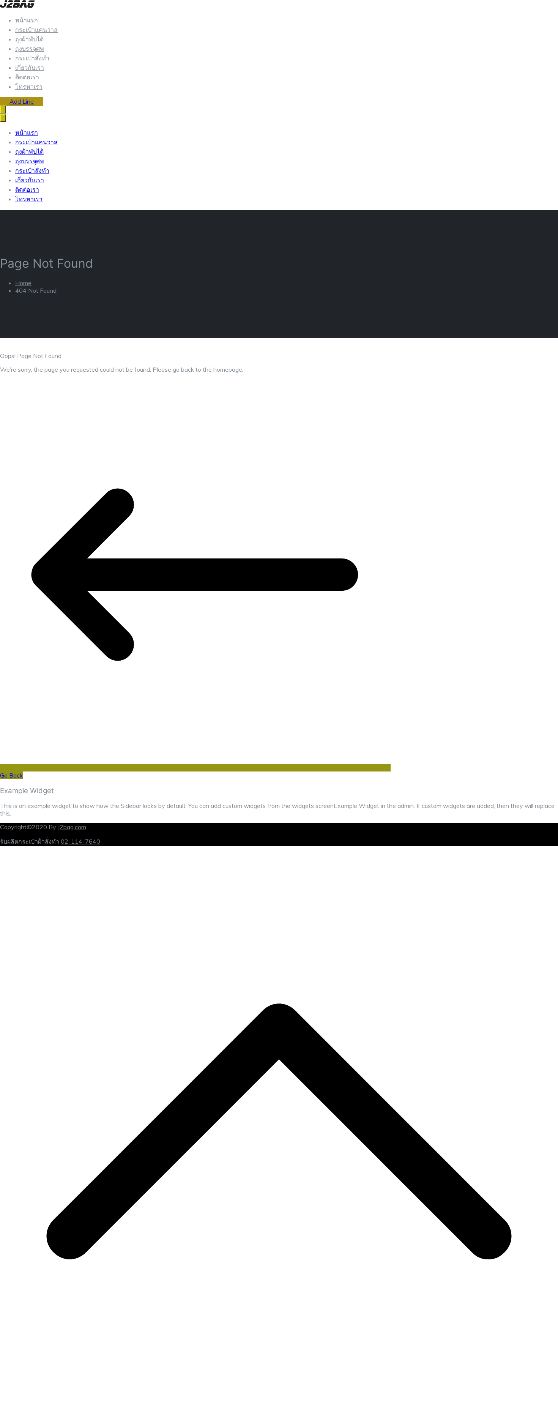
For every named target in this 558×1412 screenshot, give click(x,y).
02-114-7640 (80, 841)
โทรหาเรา (29, 86)
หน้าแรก (26, 20)
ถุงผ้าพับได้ (29, 39)
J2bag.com (72, 827)
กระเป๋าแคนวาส (36, 29)
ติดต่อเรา (27, 77)
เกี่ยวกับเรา (29, 67)
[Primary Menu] (3, 110)
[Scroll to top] (279, 1408)
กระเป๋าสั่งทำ (32, 58)
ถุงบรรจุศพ (29, 48)
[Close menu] (3, 118)
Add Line (21, 101)
